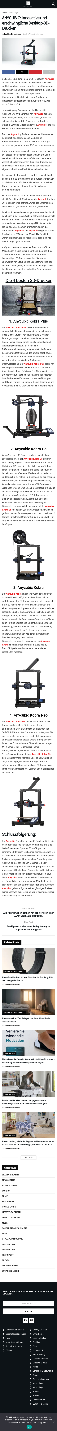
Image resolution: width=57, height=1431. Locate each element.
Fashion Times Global (12, 34)
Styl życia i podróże (12, 1239)
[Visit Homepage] (28, 4)
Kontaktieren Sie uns (14, 1342)
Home (4, 13)
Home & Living (9, 1207)
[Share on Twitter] (22, 72)
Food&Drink (8, 1201)
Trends (6, 1260)
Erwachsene (8, 1180)
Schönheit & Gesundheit (14, 971)
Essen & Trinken (10, 1185)
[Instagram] (31, 1320)
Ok (29, 1427)
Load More (28, 1157)
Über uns (9, 1350)
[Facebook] (25, 1320)
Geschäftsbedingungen (16, 1334)
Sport (5, 1233)
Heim (8, 1338)
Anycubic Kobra (30, 587)
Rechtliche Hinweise (14, 1346)
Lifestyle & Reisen (11, 1212)
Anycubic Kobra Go (30, 449)
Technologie (13, 13)
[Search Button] (53, 4)
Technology (8, 1249)
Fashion (6, 1191)
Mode (4, 1223)
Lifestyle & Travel (11, 1217)
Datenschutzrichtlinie (15, 1330)
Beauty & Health (10, 1175)
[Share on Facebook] (8, 72)
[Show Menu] (3, 4)
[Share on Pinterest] (35, 72)
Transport (8, 1255)
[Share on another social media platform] (49, 72)
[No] (53, 1422)
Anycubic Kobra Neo (31, 715)
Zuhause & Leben (10, 1271)
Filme (5, 1196)
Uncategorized (10, 1265)
